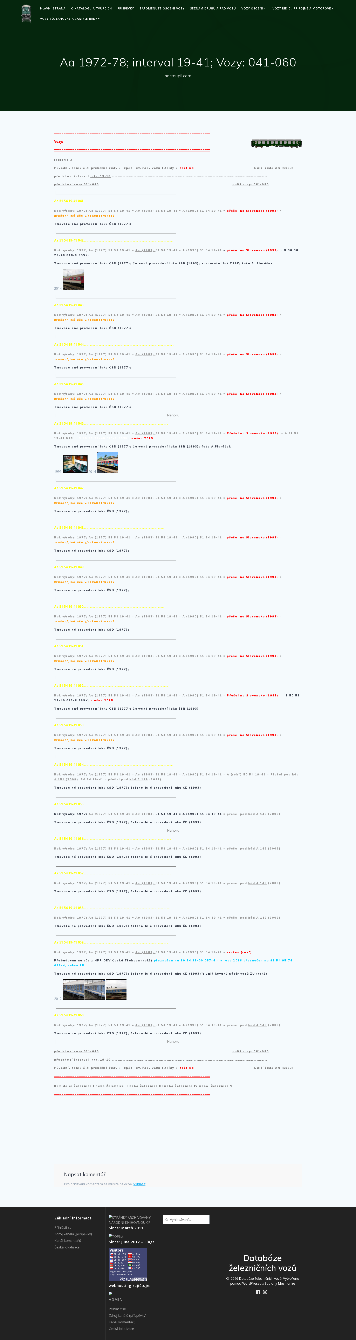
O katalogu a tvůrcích (91, 8)
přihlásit (139, 1184)
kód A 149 (138, 779)
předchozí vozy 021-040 (76, 184)
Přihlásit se (62, 1227)
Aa (191, 168)
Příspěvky (125, 8)
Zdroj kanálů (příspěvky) (73, 1234)
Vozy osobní (252, 8)
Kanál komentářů (67, 1240)
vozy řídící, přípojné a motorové (302, 8)
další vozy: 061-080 (250, 184)
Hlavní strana (53, 8)
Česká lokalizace (67, 1247)
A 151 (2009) (66, 779)
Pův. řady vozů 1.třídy (154, 168)
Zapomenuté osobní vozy (162, 8)
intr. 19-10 (100, 176)
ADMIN (116, 1299)
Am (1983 (283, 168)
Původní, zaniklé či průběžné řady (86, 168)
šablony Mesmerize (280, 1283)
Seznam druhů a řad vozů (213, 8)
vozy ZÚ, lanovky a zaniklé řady (68, 19)
